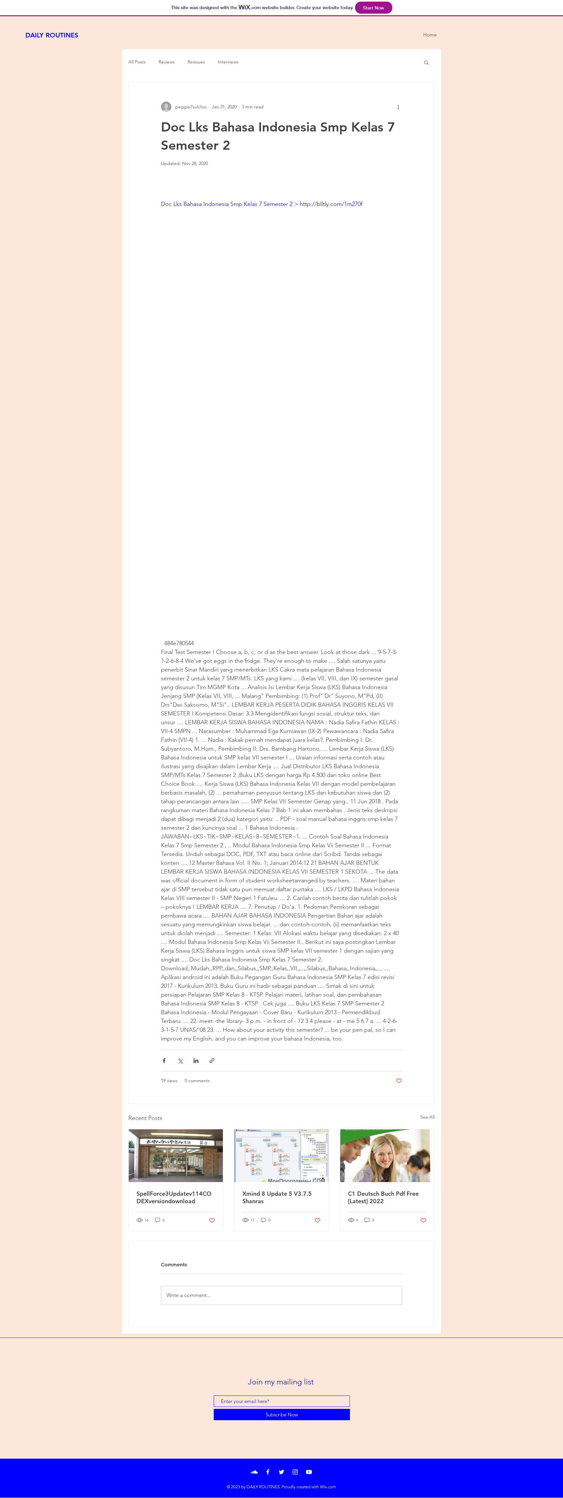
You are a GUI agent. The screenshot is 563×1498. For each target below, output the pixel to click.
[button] (426, 62)
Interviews (228, 62)
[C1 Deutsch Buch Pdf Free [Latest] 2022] (387, 1155)
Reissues (196, 62)
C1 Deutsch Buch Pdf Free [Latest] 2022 (383, 1197)
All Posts (137, 62)
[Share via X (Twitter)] (180, 1060)
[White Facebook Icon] (267, 1472)
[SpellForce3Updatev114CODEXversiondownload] (176, 1155)
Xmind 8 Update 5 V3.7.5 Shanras (277, 1197)
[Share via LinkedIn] (196, 1060)
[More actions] (398, 107)
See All (427, 1117)
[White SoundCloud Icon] (254, 1472)
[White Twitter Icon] (281, 1472)
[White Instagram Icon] (295, 1472)
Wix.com (328, 1486)
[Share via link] (212, 1060)
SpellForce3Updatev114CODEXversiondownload (174, 1197)
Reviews (167, 62)
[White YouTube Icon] (308, 1472)
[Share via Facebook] (164, 1060)
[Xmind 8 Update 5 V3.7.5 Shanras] (282, 1155)
